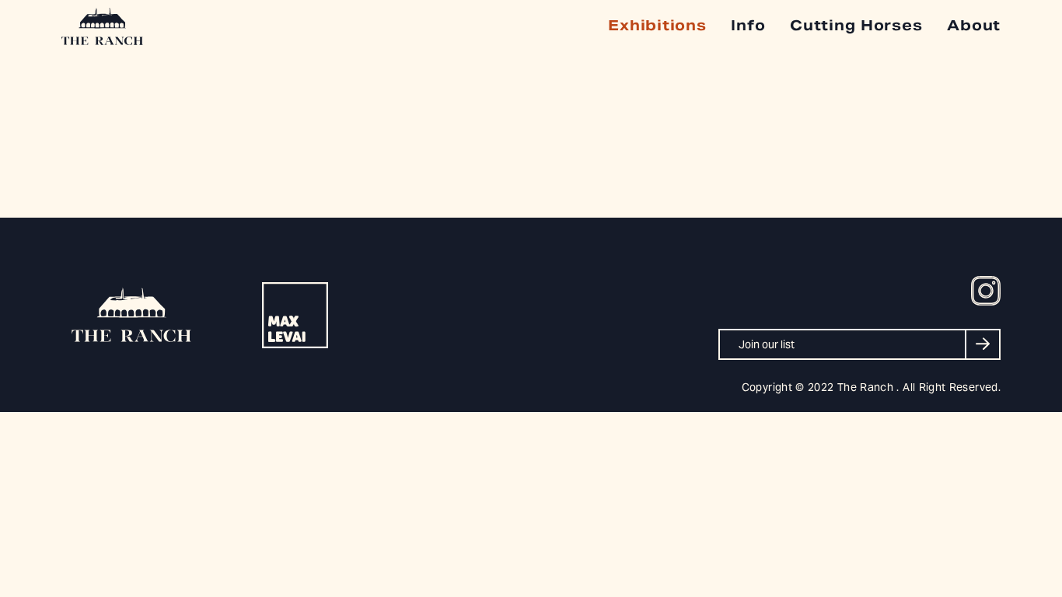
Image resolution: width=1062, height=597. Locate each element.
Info (748, 25)
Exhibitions (657, 25)
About (974, 25)
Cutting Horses (856, 25)
